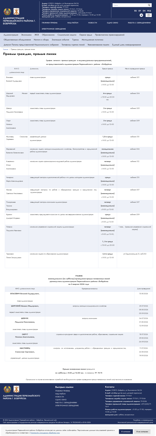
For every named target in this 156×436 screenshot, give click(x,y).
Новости (92, 23)
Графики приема (50, 23)
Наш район (72, 23)
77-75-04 (79, 9)
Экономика (26, 34)
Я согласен (125, 431)
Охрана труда (85, 34)
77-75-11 (72, 9)
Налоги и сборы (41, 39)
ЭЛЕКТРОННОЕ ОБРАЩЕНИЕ (54, 29)
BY (140, 10)
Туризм (75, 39)
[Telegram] (141, 15)
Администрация (11, 34)
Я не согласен (142, 431)
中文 (149, 10)
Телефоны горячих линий (73, 44)
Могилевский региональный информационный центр (135, 422)
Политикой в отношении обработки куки (45, 433)
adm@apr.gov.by (53, 5)
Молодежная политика (92, 39)
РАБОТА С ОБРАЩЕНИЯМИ (139, 23)
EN (144, 10)
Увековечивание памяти (98, 44)
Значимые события (60, 39)
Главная (5, 49)
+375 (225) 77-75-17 (85, 13)
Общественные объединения (17, 39)
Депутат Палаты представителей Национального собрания (31, 44)
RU (135, 10)
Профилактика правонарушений (109, 34)
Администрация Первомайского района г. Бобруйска (19, 21)
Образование (48, 34)
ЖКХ (36, 34)
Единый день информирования (126, 44)
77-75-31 (65, 7)
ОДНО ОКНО (112, 23)
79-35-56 (80, 11)
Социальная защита (67, 34)
